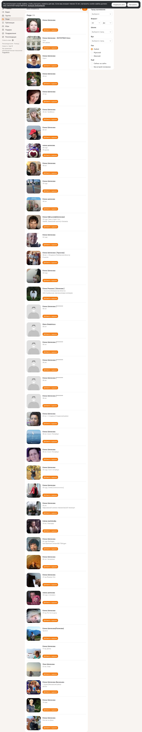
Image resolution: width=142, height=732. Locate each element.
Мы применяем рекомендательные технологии (12, 50)
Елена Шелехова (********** (53, 306)
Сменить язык (6, 40)
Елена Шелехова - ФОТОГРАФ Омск (56, 38)
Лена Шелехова (49, 664)
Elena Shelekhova (49, 324)
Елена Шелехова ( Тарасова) (53, 253)
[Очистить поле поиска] (80, 9)
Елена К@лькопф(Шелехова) (54, 217)
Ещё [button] (10, 46)
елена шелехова (49, 145)
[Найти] (84, 9)
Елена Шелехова (49, 20)
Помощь (16, 44)
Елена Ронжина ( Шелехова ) (53, 288)
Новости (5, 46)
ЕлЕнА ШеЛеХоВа (49, 521)
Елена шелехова (49, 199)
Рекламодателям (7, 44)
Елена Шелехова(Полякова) (53, 628)
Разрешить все (119, 5)
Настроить (133, 5)
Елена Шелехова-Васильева (53, 682)
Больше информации (36, 5)
